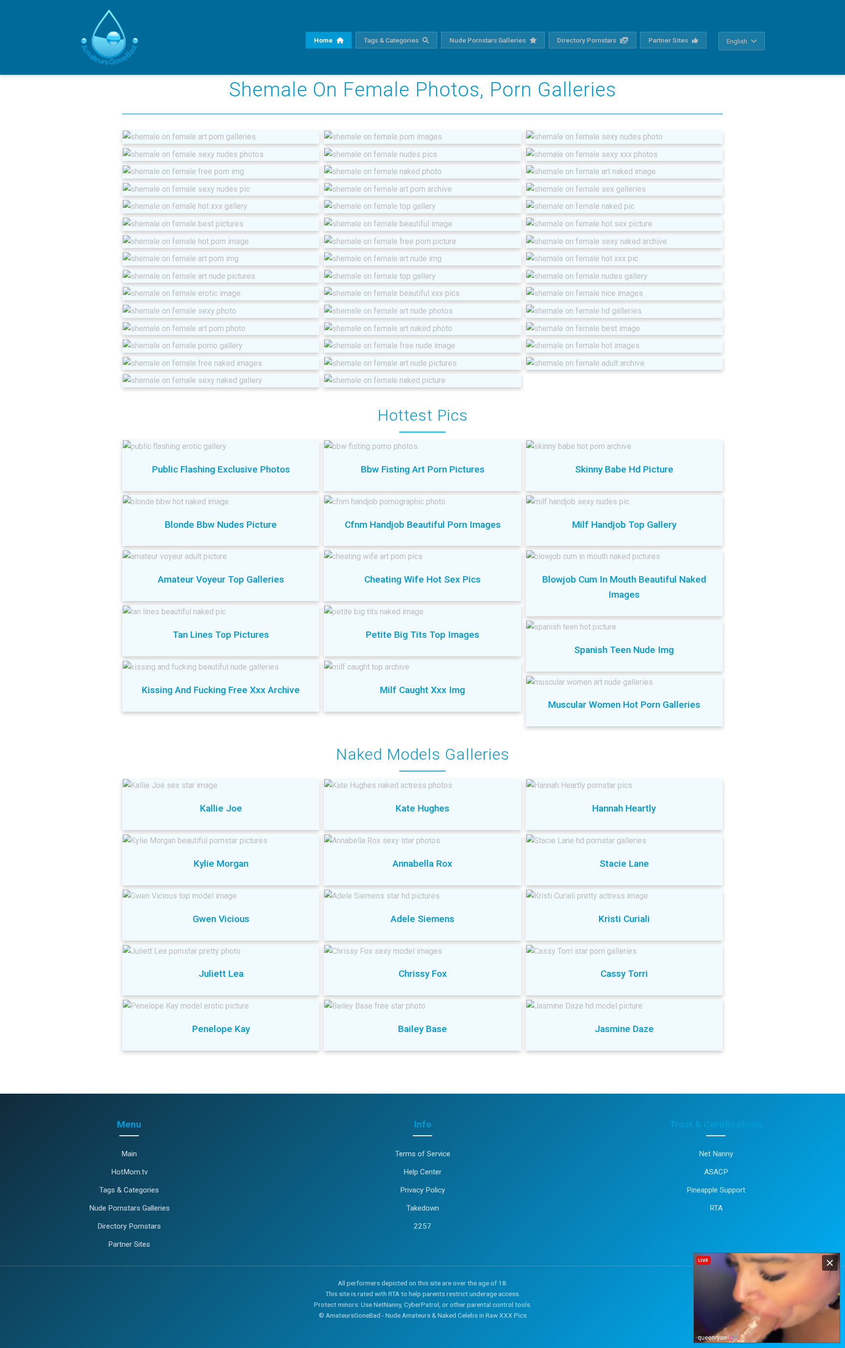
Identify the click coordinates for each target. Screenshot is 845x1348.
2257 (422, 1226)
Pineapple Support (716, 1190)
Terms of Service (422, 1153)
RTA (716, 1208)
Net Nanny (716, 1153)
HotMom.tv (129, 1172)
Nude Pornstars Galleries (488, 40)
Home (324, 40)
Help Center (422, 1172)
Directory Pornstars (587, 40)
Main (129, 1153)
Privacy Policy (422, 1190)
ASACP (716, 1172)
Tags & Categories (392, 40)
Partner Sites (668, 40)
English (737, 41)
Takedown (422, 1208)
